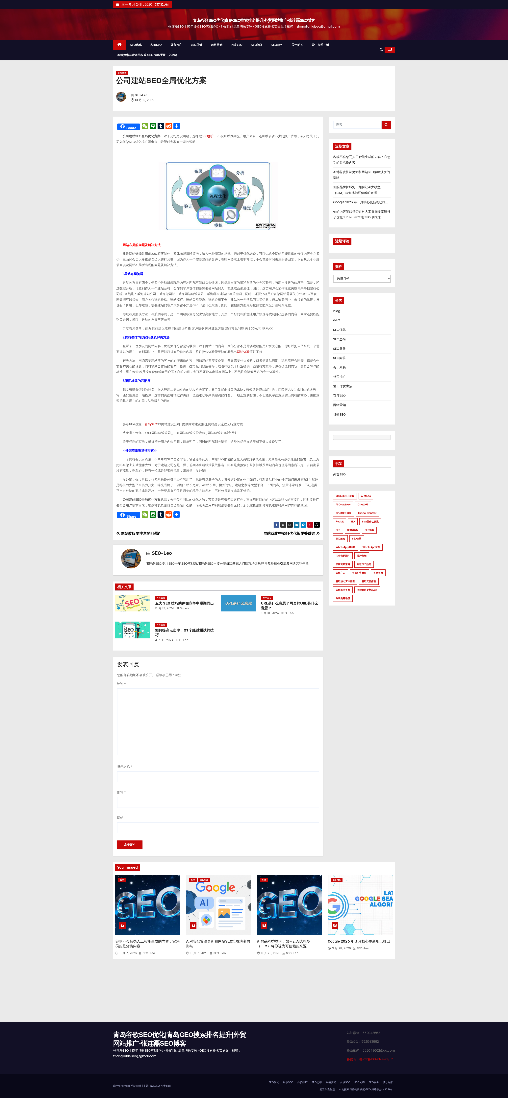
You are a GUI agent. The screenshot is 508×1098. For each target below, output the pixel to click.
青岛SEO (151, 424)
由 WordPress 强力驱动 (127, 1086)
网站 (120, 817)
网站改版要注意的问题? (140, 533)
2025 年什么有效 (345, 496)
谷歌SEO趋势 (364, 564)
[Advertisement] (254, 992)
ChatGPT (363, 504)
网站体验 (243, 352)
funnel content (367, 513)
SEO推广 (208, 136)
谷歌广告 (340, 572)
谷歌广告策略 (359, 572)
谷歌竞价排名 (369, 581)
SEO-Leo (141, 95)
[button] (381, 49)
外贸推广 (176, 45)
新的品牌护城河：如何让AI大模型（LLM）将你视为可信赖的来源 (283, 943)
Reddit (340, 521)
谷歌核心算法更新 (345, 581)
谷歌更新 (378, 572)
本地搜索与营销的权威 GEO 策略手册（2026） (148, 55)
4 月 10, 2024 (164, 640)
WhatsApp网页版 (346, 547)
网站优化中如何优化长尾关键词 (290, 533)
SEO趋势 (356, 538)
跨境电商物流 (343, 598)
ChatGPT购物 (343, 513)
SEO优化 (136, 45)
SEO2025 (352, 530)
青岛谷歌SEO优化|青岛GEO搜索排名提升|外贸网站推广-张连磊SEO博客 (254, 20)
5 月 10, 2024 (270, 613)
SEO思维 (196, 45)
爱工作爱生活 (320, 45)
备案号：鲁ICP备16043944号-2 (370, 1059)
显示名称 (124, 767)
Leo (168, 1086)
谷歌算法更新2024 (367, 589)
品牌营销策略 (343, 564)
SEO (338, 530)
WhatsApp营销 (371, 547)
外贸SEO (339, 474)
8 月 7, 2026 (129, 953)
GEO (336, 320)
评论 (121, 684)
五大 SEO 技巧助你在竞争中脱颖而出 (184, 603)
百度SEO (237, 45)
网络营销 (216, 45)
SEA (353, 521)
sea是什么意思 (370, 521)
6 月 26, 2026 (271, 953)
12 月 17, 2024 (164, 608)
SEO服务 (277, 45)
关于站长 (297, 45)
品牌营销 (362, 555)
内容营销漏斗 (343, 555)
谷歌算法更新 (343, 589)
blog (336, 311)
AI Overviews (343, 504)
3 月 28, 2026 (342, 948)
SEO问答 (257, 45)
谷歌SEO (156, 45)
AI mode (366, 496)
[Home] (119, 45)
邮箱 (121, 792)
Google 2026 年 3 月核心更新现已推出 (361, 202)
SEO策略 (340, 538)
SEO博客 (369, 530)
